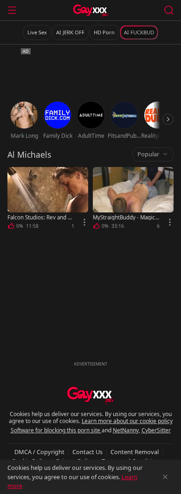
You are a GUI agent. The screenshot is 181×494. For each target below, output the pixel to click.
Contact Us (87, 452)
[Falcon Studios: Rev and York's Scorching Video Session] (47, 199)
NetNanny (126, 430)
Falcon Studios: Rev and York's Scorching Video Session (40, 217)
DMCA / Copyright (39, 452)
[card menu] (84, 222)
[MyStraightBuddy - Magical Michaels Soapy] (133, 199)
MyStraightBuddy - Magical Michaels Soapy (126, 217)
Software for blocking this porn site (56, 430)
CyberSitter (156, 430)
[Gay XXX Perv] (91, 11)
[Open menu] (12, 10)
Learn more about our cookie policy (127, 421)
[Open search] (169, 10)
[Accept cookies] (165, 476)
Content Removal (134, 452)
